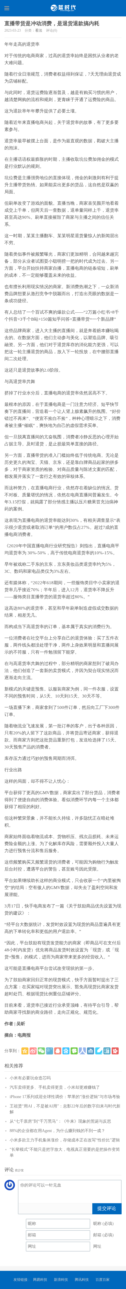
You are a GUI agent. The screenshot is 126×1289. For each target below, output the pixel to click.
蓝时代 (63, 7)
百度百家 (103, 1280)
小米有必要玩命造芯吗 (30, 1078)
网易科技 (40, 1280)
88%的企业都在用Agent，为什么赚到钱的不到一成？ (57, 1131)
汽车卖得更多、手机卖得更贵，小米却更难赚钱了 (55, 1087)
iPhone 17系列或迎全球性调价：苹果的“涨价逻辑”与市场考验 (65, 1097)
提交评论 (106, 1208)
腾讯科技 (82, 1280)
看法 (38, 30)
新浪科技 (61, 1280)
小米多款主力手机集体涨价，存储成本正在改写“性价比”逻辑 (65, 1140)
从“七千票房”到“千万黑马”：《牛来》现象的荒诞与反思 (60, 1121)
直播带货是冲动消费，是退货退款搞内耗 (51, 23)
